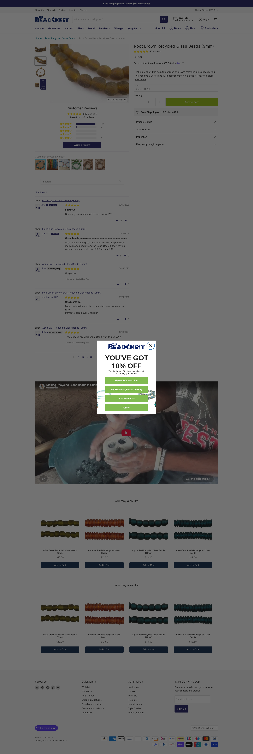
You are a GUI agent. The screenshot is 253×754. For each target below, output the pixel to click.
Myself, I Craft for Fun (126, 380)
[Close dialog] (151, 346)
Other (126, 407)
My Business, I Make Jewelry (126, 389)
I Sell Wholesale (126, 398)
